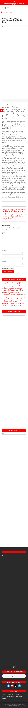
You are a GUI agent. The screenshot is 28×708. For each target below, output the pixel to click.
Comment (4, 233)
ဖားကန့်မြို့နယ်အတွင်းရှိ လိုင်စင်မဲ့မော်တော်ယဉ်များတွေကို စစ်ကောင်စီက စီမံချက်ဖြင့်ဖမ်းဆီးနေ (13, 216)
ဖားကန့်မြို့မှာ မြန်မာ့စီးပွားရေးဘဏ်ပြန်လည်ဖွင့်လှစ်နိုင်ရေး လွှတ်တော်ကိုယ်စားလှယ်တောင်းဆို (14, 299)
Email (3, 256)
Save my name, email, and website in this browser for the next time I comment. (13, 267)
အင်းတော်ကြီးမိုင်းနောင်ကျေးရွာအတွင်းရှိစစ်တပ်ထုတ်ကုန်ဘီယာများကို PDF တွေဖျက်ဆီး (14, 211)
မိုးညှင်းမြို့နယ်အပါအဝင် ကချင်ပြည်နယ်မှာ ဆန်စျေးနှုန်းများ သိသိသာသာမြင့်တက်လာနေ (13, 284)
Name (4, 250)
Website (4, 261)
